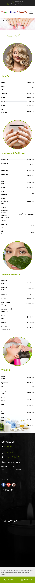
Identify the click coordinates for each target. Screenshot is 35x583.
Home (11, 25)
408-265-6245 (18, 2)
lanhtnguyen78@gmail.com (19, 4)
